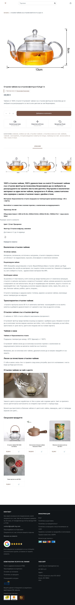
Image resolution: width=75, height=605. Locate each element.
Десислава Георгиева (22, 91)
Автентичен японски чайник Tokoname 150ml (37, 445)
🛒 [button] (19, 451)
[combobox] (36, 3)
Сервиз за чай (24, 134)
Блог (40, 518)
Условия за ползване (11, 572)
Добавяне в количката (43, 113)
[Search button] (54, 3)
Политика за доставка (46, 521)
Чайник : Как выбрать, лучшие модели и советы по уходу (25, 136)
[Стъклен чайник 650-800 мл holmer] (14, 431)
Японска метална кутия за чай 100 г (60, 445)
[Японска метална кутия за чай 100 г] (59, 431)
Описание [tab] (37, 146)
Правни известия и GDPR (47, 535)
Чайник (63, 134)
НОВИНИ (15, 134)
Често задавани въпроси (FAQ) (14, 566)
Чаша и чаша (12, 138)
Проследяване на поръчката (13, 529)
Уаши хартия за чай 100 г (14, 479)
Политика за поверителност (48, 524)
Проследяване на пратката (13, 569)
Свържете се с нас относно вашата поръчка (19, 532)
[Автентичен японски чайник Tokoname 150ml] (37, 431)
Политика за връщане (11, 574)
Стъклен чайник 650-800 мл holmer (14, 445)
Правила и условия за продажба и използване (54, 532)
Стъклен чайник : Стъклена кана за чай (45, 134)
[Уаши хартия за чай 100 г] (14, 465)
